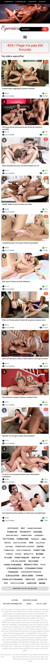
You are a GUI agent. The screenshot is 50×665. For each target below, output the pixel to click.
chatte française (23, 550)
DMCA (29, 604)
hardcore (32, 583)
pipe (31, 543)
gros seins (27, 576)
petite (8, 543)
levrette (42, 579)
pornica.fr (33, 1)
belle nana (33, 561)
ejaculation (12, 576)
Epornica (8, 654)
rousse (18, 554)
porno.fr (43, 1)
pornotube (22, 539)
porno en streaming (12, 579)
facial (43, 564)
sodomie (37, 532)
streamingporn (14, 568)
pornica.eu (9, 1)
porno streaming (12, 565)
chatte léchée (19, 543)
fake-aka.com (21, 1)
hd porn (9, 547)
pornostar (9, 550)
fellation (40, 543)
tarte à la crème (17, 583)
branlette (28, 554)
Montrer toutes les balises (25, 588)
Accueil (15, 600)
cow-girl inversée (18, 561)
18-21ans (8, 558)
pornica (9, 554)
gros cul (30, 579)
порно (40, 546)
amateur (36, 558)
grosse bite (25, 532)
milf (23, 528)
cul (43, 557)
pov (6, 583)
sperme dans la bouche (24, 546)
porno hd (12, 532)
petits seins (8, 539)
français (35, 539)
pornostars (26, 535)
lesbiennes (38, 535)
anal (44, 539)
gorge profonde (34, 528)
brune (42, 583)
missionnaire (13, 528)
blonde (39, 554)
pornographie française (31, 572)
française (13, 572)
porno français (22, 558)
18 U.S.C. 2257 (41, 604)
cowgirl (39, 576)
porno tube (39, 550)
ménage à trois (31, 565)
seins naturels (12, 535)
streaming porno (34, 568)
